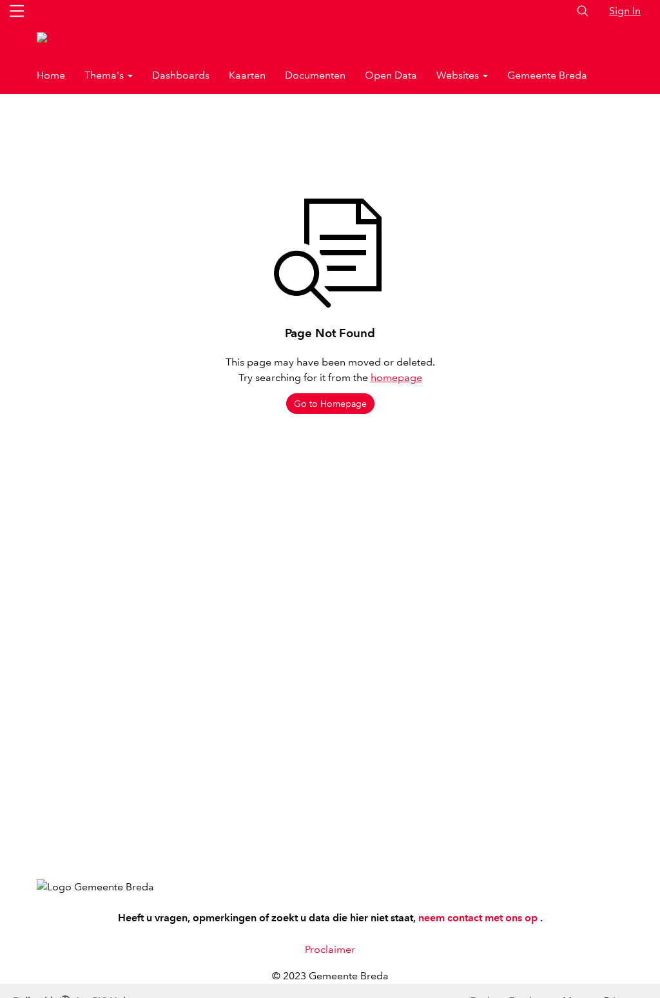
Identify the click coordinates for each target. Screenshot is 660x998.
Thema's (105, 75)
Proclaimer (330, 949)
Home (51, 75)
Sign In (625, 11)
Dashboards (180, 75)
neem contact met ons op (479, 918)
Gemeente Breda (547, 75)
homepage (396, 377)
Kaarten (247, 75)
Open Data (391, 75)
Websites (458, 75)
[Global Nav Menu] (17, 11)
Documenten (315, 75)
